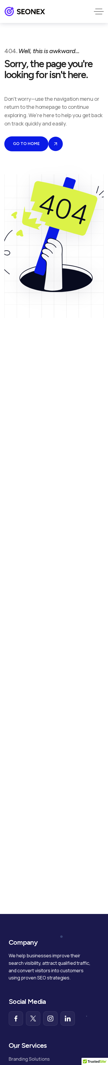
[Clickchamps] (24, 12)
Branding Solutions (29, 1059)
